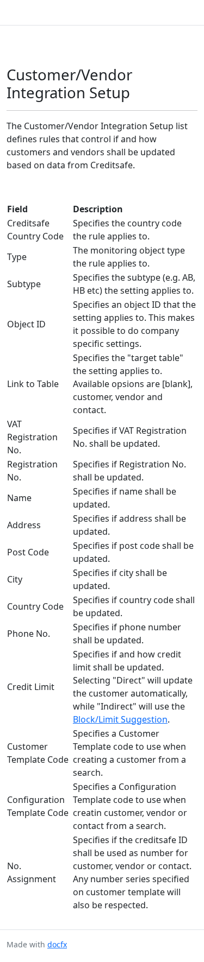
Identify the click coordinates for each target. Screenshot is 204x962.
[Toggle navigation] (184, 12)
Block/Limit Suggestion (120, 719)
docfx (57, 944)
